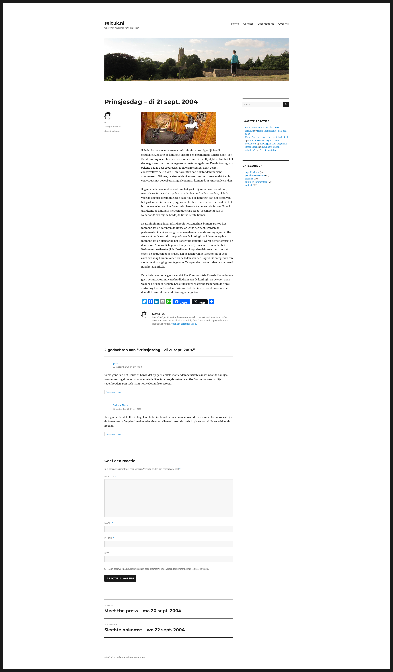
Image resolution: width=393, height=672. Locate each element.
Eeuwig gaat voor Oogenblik (273, 143)
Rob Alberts (250, 143)
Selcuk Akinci (121, 405)
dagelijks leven (112, 131)
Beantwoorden (113, 392)
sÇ (105, 122)
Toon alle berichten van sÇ (184, 324)
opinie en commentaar (256, 182)
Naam (108, 523)
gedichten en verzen (255, 175)
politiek (248, 185)
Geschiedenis (265, 23)
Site (106, 553)
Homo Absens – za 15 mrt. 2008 (263, 140)
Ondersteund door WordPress (130, 657)
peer (116, 363)
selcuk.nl (114, 23)
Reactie (110, 476)
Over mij (283, 23)
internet (249, 178)
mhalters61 (250, 150)
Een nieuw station (271, 147)
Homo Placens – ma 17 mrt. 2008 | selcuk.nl (266, 137)
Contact (248, 23)
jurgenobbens (252, 147)
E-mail (109, 538)
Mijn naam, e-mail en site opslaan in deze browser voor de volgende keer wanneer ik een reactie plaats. (159, 569)
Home (235, 23)
